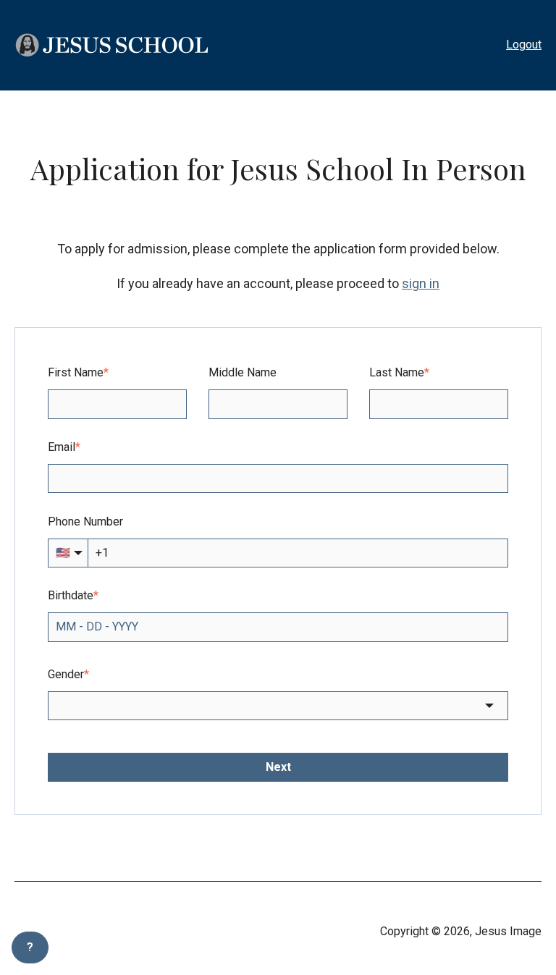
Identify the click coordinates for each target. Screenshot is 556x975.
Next (278, 767)
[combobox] (278, 705)
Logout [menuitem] (524, 44)
